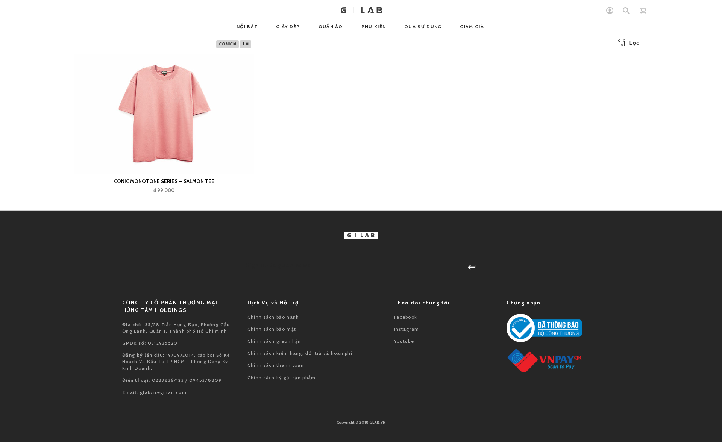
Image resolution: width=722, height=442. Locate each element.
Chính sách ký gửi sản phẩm (281, 377)
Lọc (634, 42)
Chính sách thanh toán (275, 365)
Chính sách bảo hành (273, 317)
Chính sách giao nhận (274, 341)
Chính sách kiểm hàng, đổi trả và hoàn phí (299, 353)
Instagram (406, 329)
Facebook (405, 317)
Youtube (404, 341)
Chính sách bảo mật (271, 329)
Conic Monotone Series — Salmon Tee (164, 181)
